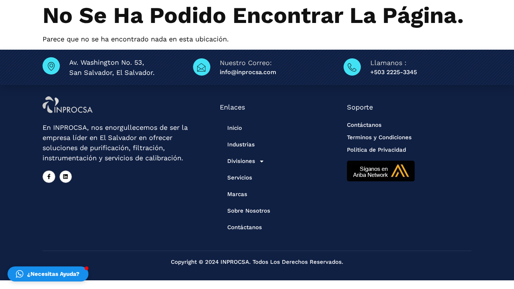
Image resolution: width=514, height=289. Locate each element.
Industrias (241, 144)
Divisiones (241, 161)
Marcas (237, 194)
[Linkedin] (65, 176)
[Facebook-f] (49, 176)
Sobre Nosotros (248, 210)
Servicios (239, 177)
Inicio (234, 128)
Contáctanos (244, 227)
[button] (48, 273)
